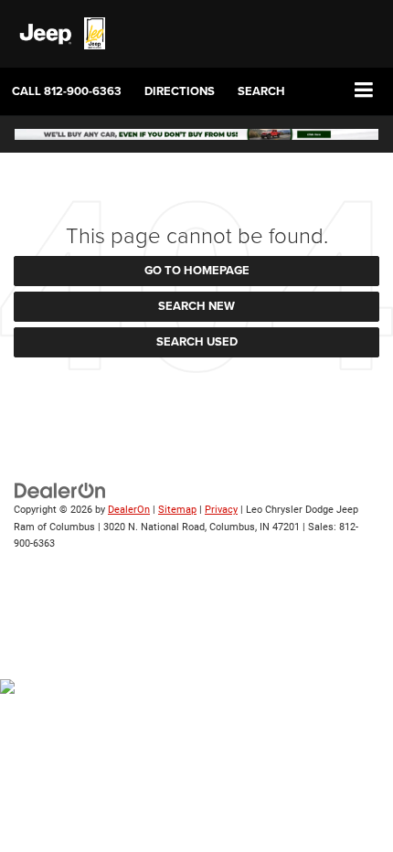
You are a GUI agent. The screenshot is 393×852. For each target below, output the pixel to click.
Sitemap (177, 510)
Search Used (197, 341)
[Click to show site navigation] (364, 91)
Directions (179, 91)
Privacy (221, 510)
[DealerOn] (60, 490)
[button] (66, 91)
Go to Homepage (197, 270)
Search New (196, 305)
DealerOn (129, 510)
